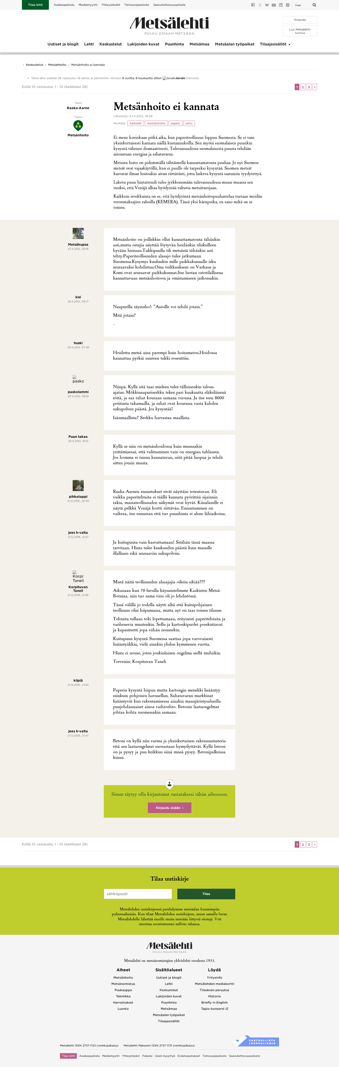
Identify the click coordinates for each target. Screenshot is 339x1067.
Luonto (123, 1008)
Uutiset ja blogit (63, 44)
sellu (189, 123)
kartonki (136, 123)
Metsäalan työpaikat (234, 44)
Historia (214, 996)
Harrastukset (123, 1002)
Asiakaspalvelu (64, 4)
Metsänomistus (123, 984)
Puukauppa (123, 990)
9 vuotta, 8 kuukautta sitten (142, 78)
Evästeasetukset (189, 1056)
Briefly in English (214, 1002)
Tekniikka (123, 996)
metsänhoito (156, 123)
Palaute (147, 1056)
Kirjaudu (300, 19)
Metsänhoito (57, 64)
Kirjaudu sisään (168, 808)
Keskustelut (110, 44)
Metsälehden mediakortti (214, 984)
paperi (175, 123)
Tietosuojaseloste (136, 4)
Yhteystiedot (110, 4)
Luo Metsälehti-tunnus (300, 31)
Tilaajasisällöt (273, 44)
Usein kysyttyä (165, 1056)
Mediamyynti (88, 4)
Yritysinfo (214, 977)
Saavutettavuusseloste (169, 4)
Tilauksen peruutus (214, 990)
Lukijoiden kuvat (143, 44)
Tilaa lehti (35, 4)
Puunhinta (174, 44)
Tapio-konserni (212, 1008)
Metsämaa (199, 44)
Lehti (89, 44)
